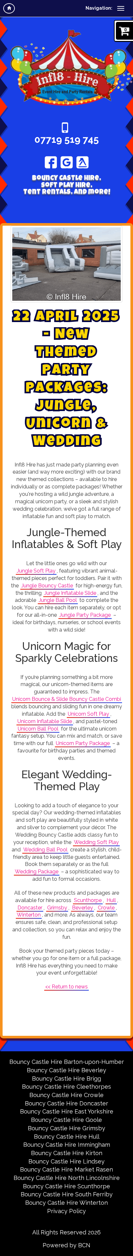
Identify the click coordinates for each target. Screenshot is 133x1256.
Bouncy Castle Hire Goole (66, 1119)
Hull (111, 900)
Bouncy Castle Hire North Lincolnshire (67, 1177)
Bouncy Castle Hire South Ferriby (67, 1194)
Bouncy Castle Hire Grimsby (66, 1128)
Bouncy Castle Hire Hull (66, 1136)
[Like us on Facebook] (51, 162)
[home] (9, 8)
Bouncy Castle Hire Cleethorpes (66, 1086)
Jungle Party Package (85, 615)
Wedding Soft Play (96, 842)
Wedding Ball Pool (45, 850)
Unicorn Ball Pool (38, 729)
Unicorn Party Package (83, 743)
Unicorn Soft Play (88, 714)
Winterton (29, 915)
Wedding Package (36, 871)
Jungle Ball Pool (58, 600)
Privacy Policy (66, 1211)
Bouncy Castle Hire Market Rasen (66, 1169)
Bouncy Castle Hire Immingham (66, 1144)
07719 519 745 (67, 139)
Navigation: (99, 8)
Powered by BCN (66, 1245)
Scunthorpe (88, 900)
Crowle (106, 908)
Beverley (82, 908)
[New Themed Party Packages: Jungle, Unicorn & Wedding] (66, 264)
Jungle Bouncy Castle (47, 586)
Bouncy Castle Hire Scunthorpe (66, 1186)
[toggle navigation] (121, 8)
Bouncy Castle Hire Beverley (66, 1070)
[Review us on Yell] (82, 162)
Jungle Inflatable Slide (70, 593)
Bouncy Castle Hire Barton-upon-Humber (66, 1061)
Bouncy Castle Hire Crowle (66, 1095)
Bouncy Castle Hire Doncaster (66, 1103)
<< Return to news (66, 987)
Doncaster (29, 908)
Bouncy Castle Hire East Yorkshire (66, 1111)
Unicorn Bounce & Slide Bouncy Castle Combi (66, 699)
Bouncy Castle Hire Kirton (66, 1153)
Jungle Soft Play (36, 571)
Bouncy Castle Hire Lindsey (66, 1161)
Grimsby (57, 908)
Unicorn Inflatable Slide (44, 721)
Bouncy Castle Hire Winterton (66, 1202)
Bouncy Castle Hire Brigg (66, 1078)
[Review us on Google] (66, 162)
